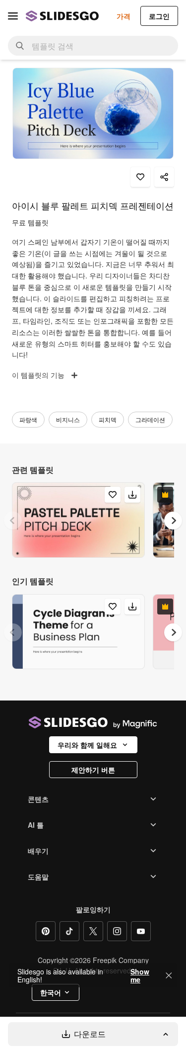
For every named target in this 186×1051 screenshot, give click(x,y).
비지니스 (68, 419)
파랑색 (28, 419)
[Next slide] (173, 520)
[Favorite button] (140, 177)
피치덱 (108, 419)
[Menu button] (13, 16)
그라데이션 (150, 419)
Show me (139, 975)
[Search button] (20, 46)
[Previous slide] (13, 520)
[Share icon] (164, 177)
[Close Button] (169, 975)
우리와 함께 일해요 (87, 745)
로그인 (159, 16)
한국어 (50, 992)
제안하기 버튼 (93, 770)
